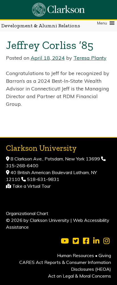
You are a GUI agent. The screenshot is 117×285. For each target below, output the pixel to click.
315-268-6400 (22, 165)
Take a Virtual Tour (31, 186)
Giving (105, 255)
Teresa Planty (90, 58)
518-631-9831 (42, 179)
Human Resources (75, 255)
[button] (102, 23)
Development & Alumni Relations (40, 25)
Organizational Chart (27, 213)
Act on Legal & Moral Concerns (79, 276)
